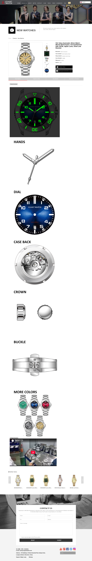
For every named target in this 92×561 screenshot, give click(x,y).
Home (9, 38)
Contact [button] (39, 3)
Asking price (62, 67)
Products (15, 38)
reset (33, 540)
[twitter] (71, 549)
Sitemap (31, 557)
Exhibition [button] (59, 3)
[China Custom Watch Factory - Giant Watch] (7, 2)
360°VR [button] (34, 3)
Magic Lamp (23, 557)
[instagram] (74, 549)
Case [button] (44, 3)
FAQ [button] (65, 3)
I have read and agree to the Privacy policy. (30, 537)
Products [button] (24, 3)
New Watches (21, 38)
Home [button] (18, 3)
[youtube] (61, 549)
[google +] (64, 549)
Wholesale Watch (64, 551)
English (83, 2)
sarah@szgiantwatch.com (65, 70)
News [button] (49, 3)
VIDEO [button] (53, 3)
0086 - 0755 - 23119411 (23, 549)
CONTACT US (46, 508)
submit (59, 540)
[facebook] (67, 549)
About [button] (30, 3)
